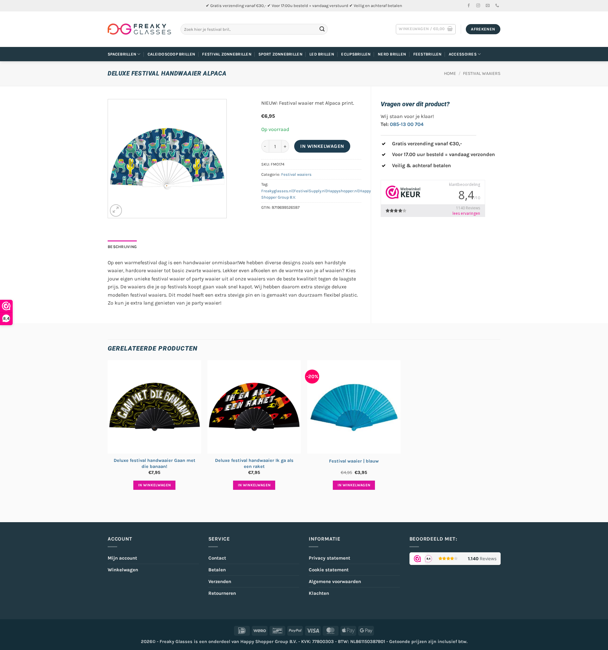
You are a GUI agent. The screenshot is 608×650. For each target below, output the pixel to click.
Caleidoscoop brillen (171, 54)
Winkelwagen (123, 570)
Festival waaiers (481, 73)
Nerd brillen (392, 54)
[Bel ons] (497, 5)
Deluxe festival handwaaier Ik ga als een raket (254, 463)
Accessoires (463, 54)
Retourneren (222, 593)
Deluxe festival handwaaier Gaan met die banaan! (154, 463)
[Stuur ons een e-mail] (488, 5)
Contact (217, 558)
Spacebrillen (122, 54)
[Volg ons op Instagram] (478, 5)
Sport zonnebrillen (280, 54)
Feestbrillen (427, 54)
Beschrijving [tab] (122, 246)
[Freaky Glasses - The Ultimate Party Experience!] (139, 29)
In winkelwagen (322, 146)
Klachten (319, 593)
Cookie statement (329, 570)
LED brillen (321, 54)
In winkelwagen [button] (154, 485)
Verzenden (219, 581)
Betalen (217, 570)
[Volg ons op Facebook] (469, 5)
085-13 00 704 (407, 124)
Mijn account (122, 558)
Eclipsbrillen (355, 54)
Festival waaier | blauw (354, 461)
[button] (426, 29)
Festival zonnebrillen (226, 54)
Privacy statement (329, 558)
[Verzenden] (322, 29)
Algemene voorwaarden (335, 581)
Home (450, 73)
